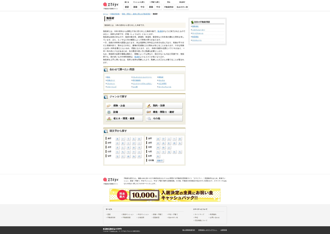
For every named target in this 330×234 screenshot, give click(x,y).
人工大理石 (162, 83)
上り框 (135, 87)
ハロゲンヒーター (198, 30)
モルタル (162, 80)
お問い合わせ (215, 217)
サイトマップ (199, 214)
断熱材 (161, 77)
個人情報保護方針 (188, 230)
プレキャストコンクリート (142, 77)
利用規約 (213, 214)
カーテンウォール (165, 87)
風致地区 (195, 26)
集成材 (160, 31)
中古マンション (143, 214)
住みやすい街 (182, 7)
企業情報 (224, 230)
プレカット (111, 83)
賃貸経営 (156, 217)
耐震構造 (195, 37)
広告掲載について (201, 220)
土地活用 (141, 217)
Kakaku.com (113, 231)
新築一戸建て (158, 214)
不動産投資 (126, 217)
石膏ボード (111, 80)
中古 (143, 7)
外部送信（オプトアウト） (207, 230)
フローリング (112, 87)
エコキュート (197, 40)
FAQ (196, 217)
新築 (135, 7)
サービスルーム (197, 33)
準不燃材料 (137, 80)
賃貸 (127, 7)
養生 (108, 77)
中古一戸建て (173, 214)
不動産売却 (168, 7)
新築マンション (128, 214)
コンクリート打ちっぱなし (142, 83)
